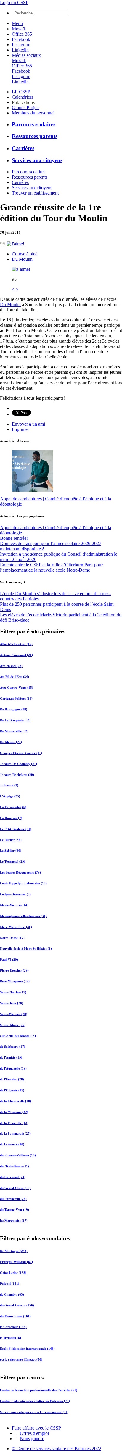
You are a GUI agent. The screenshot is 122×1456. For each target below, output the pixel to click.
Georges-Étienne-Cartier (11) (21, 753)
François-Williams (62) (16, 1262)
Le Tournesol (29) (12, 861)
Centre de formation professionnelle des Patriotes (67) (38, 1390)
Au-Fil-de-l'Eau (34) (14, 676)
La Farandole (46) (13, 807)
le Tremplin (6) (10, 1338)
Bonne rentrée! (14, 538)
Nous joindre (32, 1438)
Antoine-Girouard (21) (16, 655)
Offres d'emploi (34, 1433)
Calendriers (22, 96)
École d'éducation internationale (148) (27, 1349)
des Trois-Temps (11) (14, 1166)
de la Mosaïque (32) (14, 1112)
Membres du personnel (33, 112)
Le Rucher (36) (11, 839)
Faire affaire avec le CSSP (36, 1427)
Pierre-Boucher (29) (14, 970)
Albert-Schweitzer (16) (16, 644)
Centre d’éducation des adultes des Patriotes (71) (35, 1400)
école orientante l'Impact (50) (21, 1360)
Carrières (23, 148)
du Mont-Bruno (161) (15, 1316)
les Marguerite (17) (14, 1220)
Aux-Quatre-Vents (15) (16, 687)
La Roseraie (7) (11, 818)
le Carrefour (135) (13, 1327)
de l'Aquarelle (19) (13, 1068)
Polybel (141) (9, 1283)
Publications (23, 102)
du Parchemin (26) (13, 1199)
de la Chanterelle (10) (15, 1101)
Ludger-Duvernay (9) (15, 894)
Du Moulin (22, 259)
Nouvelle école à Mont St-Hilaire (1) (26, 948)
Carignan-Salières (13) (16, 698)
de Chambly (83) (12, 1294)
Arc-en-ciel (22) (11, 666)
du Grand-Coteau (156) (17, 1305)
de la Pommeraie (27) (15, 1133)
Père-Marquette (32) (15, 981)
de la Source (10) (12, 1144)
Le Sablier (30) (10, 850)
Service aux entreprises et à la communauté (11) (34, 1411)
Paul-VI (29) (9, 959)
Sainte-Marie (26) (12, 1025)
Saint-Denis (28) (11, 1003)
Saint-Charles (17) (13, 992)
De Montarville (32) (14, 731)
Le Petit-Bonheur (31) (15, 829)
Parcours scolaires (33, 124)
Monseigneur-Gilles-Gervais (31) (23, 916)
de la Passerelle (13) (14, 1123)
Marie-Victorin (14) (14, 905)
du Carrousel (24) (12, 1177)
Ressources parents (34, 136)
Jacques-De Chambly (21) (18, 764)
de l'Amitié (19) (11, 1057)
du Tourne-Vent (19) (14, 1209)
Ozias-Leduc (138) (13, 1272)
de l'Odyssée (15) (12, 1090)
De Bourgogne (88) (13, 709)
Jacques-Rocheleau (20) (17, 774)
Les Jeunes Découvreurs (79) (20, 872)
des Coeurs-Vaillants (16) (18, 1155)
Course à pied (25, 253)
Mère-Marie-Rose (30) (16, 927)
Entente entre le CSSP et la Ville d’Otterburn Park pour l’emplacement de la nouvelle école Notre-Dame (51, 567)
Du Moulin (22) (11, 742)
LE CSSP (21, 91)
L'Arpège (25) (10, 796)
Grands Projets (25, 107)
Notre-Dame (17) (12, 937)
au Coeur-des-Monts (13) (18, 1035)
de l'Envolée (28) (12, 1079)
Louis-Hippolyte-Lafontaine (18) (23, 883)
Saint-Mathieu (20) (13, 1014)
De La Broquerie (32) (15, 720)
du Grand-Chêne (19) (15, 1188)
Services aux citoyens (37, 160)
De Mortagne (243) (14, 1251)
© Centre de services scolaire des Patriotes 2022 (56, 1448)
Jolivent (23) (9, 785)
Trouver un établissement (35, 192)
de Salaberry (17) (12, 1046)
